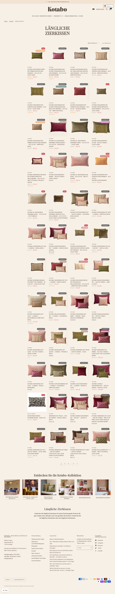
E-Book (80, 16)
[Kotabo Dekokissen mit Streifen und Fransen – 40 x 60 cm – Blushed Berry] (79, 91)
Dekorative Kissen (45, 16)
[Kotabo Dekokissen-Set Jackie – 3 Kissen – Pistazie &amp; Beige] (58, 336)
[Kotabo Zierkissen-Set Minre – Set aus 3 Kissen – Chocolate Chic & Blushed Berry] (101, 336)
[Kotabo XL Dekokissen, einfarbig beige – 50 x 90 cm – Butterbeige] (37, 198)
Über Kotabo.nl (35, 553)
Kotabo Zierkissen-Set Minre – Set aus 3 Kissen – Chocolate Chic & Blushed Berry (101, 352)
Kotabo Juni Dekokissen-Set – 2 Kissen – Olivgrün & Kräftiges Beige (58, 385)
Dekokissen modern (103, 497)
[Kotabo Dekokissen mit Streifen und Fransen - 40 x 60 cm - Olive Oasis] (37, 91)
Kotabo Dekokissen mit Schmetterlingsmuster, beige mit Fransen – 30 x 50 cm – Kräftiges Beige (58, 107)
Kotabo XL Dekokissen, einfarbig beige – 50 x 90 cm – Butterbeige (37, 214)
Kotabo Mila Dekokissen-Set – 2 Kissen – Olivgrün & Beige (58, 316)
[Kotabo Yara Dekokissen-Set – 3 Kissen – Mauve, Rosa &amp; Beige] (58, 232)
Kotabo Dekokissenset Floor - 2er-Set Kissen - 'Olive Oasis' (100, 142)
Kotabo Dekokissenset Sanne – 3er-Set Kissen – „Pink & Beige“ (57, 176)
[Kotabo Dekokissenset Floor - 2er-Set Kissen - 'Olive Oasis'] (101, 127)
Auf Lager (35, 16)
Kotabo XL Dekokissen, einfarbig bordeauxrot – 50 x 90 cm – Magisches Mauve (57, 143)
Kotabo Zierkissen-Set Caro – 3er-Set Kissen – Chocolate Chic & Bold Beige (79, 452)
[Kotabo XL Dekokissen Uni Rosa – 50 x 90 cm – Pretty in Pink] (79, 161)
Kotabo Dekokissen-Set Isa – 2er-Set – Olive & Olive (101, 247)
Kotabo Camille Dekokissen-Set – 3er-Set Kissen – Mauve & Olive (100, 385)
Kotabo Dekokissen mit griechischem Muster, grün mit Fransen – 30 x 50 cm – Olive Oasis (79, 249)
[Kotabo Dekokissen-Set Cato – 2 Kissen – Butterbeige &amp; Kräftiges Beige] (37, 300)
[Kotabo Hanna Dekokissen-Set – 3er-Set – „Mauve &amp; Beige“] (79, 402)
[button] (108, 6)
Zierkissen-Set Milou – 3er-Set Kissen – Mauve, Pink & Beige (58, 417)
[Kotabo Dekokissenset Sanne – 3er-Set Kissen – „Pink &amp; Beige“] (58, 161)
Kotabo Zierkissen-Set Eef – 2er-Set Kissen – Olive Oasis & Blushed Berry (37, 451)
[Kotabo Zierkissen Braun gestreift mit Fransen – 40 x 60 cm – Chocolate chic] (37, 266)
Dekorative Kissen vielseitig (12, 497)
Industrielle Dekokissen (48, 497)
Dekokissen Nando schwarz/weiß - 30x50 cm (36, 417)
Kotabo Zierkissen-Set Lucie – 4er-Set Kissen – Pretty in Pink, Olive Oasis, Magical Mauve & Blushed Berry (101, 418)
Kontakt (33, 551)
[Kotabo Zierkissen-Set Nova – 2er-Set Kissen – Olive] (79, 336)
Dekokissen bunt (85, 497)
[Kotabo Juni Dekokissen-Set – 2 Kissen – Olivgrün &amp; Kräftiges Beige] (58, 370)
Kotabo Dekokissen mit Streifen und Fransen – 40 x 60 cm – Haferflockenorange (101, 177)
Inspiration (53, 535)
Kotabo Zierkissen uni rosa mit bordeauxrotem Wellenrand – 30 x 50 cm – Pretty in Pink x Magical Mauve (37, 178)
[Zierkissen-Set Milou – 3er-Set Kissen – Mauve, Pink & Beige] (58, 402)
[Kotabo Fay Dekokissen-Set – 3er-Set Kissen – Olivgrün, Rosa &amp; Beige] (79, 198)
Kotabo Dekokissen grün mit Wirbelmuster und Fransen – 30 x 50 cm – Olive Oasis (36, 72)
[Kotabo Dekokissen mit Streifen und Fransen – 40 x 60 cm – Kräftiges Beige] (101, 55)
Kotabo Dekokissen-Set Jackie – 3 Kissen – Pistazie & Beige (58, 351)
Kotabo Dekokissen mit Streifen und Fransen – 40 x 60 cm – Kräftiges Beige (101, 71)
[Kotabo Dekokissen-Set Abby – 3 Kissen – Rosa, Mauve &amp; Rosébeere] (79, 300)
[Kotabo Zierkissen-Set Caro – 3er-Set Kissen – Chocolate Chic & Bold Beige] (79, 436)
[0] (109, 9)
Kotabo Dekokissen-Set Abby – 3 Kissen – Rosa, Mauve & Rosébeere (78, 316)
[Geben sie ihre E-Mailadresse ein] (91, 548)
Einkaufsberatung (71, 16)
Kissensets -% (58, 16)
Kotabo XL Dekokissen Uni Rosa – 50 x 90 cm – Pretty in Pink (79, 176)
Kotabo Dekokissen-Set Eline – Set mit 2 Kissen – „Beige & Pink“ (36, 351)
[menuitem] (35, 16)
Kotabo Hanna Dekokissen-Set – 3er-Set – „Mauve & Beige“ (79, 417)
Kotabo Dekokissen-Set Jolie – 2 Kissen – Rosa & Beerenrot (35, 385)
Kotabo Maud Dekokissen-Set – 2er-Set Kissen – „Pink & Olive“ (101, 282)
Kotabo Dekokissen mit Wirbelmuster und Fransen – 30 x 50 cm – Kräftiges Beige (37, 143)
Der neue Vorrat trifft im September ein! (58, 1)
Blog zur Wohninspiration (57, 539)
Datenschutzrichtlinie (37, 548)
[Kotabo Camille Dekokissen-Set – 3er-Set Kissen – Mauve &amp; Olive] (101, 370)
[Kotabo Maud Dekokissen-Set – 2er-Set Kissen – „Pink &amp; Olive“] (101, 266)
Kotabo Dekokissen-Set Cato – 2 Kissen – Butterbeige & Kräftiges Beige (36, 317)
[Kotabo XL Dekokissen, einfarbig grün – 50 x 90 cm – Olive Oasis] (79, 127)
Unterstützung (35, 535)
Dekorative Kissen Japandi (66, 497)
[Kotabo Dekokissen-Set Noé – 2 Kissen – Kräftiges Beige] (101, 198)
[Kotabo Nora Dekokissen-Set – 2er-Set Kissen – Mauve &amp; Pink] (101, 300)
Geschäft (11, 21)
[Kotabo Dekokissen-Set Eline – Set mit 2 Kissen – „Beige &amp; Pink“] (37, 336)
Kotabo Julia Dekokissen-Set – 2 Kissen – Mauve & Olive (79, 385)
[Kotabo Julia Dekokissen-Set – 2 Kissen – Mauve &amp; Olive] (79, 370)
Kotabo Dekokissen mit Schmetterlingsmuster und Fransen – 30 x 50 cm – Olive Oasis (101, 107)
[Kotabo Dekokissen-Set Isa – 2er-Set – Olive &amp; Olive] (101, 232)
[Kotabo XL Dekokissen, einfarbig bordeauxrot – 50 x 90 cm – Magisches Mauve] (58, 127)
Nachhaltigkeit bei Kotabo (38, 558)
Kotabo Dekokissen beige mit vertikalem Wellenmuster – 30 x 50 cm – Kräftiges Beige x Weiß (79, 283)
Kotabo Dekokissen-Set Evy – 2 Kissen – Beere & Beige (58, 281)
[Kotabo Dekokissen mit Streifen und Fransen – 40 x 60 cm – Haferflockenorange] (101, 161)
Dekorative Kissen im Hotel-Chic (30, 497)
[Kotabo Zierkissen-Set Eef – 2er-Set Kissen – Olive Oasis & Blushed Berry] (37, 436)
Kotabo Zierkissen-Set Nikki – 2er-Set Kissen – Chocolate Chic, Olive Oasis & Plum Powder (58, 452)
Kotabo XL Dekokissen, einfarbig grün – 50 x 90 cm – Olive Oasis (79, 142)
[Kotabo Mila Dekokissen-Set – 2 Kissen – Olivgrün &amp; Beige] (58, 300)
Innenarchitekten (36, 560)
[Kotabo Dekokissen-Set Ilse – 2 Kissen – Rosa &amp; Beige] (37, 232)
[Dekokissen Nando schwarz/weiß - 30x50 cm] (37, 402)
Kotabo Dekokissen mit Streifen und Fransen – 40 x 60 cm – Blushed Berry (79, 106)
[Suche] (106, 9)
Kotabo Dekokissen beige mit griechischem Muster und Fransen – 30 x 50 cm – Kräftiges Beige (79, 72)
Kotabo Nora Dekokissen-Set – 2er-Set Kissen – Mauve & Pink (100, 316)
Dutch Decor (31, 413)
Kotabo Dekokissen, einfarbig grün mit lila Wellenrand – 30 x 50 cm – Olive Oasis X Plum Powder (58, 215)
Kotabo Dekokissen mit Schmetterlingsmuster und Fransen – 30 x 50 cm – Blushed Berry (58, 72)
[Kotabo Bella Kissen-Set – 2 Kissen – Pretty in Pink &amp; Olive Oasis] (101, 436)
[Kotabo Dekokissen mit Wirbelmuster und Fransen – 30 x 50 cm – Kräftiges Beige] (37, 127)
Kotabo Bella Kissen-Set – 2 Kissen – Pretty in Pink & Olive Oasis (101, 451)
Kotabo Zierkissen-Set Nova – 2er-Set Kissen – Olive (79, 350)
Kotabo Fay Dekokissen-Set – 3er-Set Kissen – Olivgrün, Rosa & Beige (79, 214)
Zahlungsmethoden (36, 555)
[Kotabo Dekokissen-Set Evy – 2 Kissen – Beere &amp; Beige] (58, 266)
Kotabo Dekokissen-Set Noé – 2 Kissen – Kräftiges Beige (101, 213)
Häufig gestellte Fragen (37, 539)
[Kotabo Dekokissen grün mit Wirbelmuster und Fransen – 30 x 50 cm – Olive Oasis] (37, 55)
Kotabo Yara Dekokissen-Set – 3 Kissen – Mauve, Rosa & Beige (58, 248)
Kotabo (30, 67)
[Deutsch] (93, 9)
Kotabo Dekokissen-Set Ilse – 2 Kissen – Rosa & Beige (37, 247)
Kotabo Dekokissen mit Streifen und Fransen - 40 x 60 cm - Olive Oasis (37, 106)
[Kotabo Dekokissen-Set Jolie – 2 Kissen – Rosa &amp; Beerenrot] (37, 370)
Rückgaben (34, 546)
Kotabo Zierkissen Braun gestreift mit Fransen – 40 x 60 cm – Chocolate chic (36, 282)
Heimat (5, 21)
